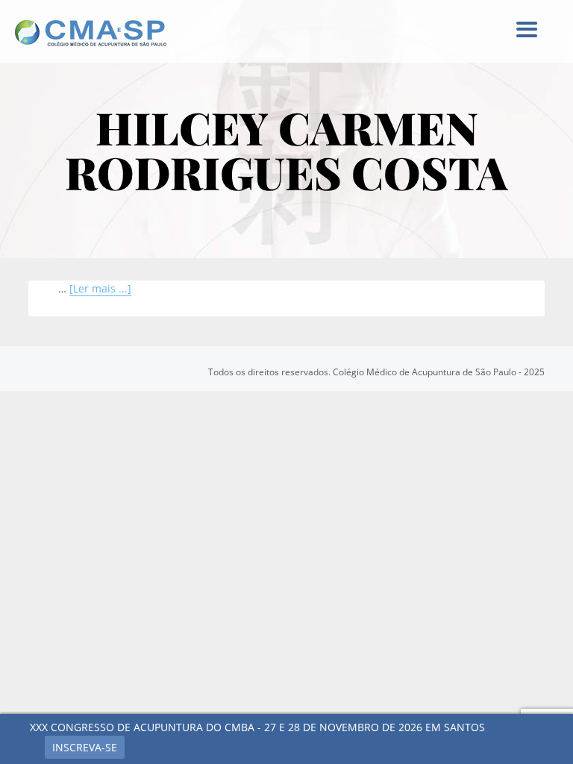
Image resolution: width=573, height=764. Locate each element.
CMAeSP (101, 33)
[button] (526, 30)
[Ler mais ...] (100, 288)
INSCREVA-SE (84, 747)
